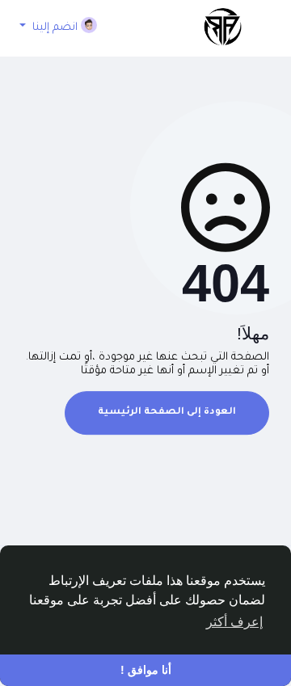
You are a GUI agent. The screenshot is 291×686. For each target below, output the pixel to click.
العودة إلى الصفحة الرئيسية (167, 412)
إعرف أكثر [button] (234, 622)
